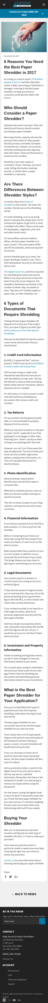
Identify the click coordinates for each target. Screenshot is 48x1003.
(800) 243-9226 (12, 954)
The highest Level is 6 (14, 271)
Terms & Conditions (17, 979)
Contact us (9, 860)
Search (11, 984)
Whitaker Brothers (14, 939)
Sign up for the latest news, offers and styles (24, 916)
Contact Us (8, 958)
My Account (13, 970)
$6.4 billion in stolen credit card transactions (24, 365)
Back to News (25, 894)
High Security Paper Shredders (20, 994)
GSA (10, 975)
